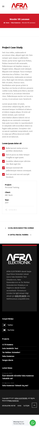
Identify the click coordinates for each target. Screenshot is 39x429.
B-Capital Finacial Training (18, 235)
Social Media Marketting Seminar (21, 228)
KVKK (19, 406)
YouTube (10, 330)
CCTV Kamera (7, 345)
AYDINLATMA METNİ (8, 406)
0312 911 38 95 (20, 296)
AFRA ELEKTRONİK (21, 398)
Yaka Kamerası (8, 356)
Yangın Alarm (7, 360)
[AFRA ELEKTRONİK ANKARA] (19, 6)
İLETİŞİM (26, 406)
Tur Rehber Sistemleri (11, 352)
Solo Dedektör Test (10, 348)
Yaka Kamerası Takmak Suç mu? (15, 386)
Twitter (10, 325)
